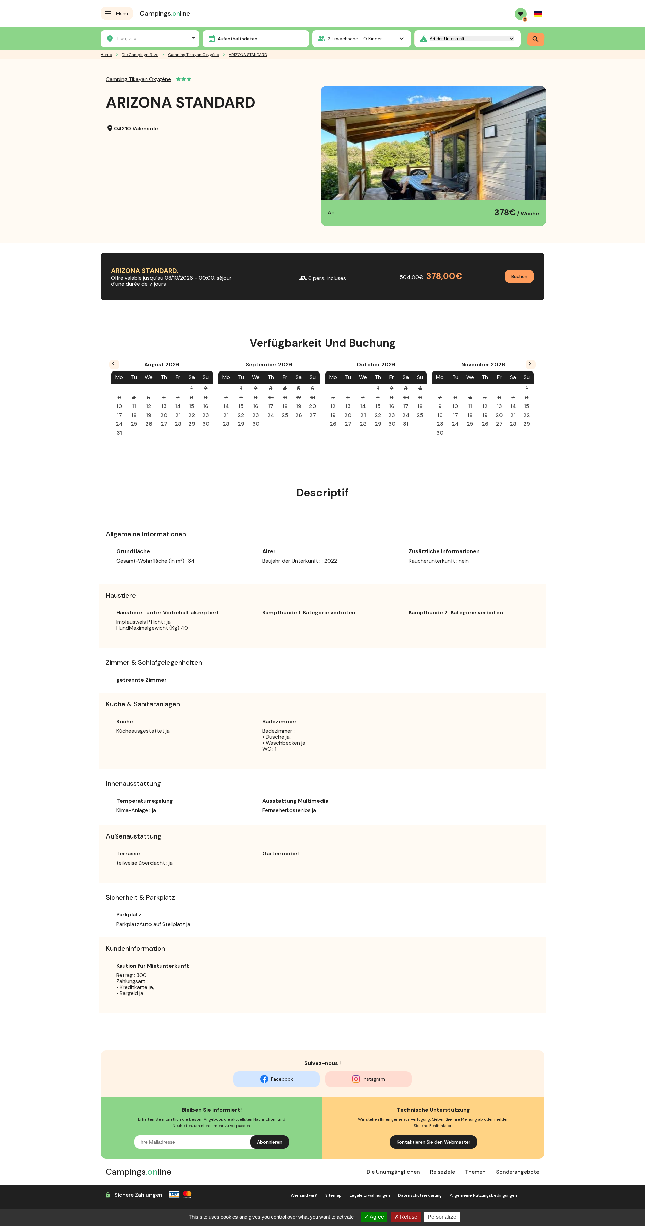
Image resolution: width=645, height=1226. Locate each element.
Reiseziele (442, 1171)
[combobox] (150, 37)
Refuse (408, 1217)
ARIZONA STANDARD (248, 54)
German (538, 14)
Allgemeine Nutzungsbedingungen (483, 1195)
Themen (475, 1171)
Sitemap (333, 1195)
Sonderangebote (517, 1171)
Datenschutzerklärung (420, 1195)
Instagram (374, 1079)
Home (106, 54)
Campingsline (165, 13)
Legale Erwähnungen (370, 1195)
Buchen (519, 276)
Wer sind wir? (304, 1195)
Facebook (282, 1079)
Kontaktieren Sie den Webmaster (433, 1142)
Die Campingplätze (140, 54)
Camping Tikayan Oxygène (193, 54)
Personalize (442, 1217)
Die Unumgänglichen (393, 1171)
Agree (376, 1217)
